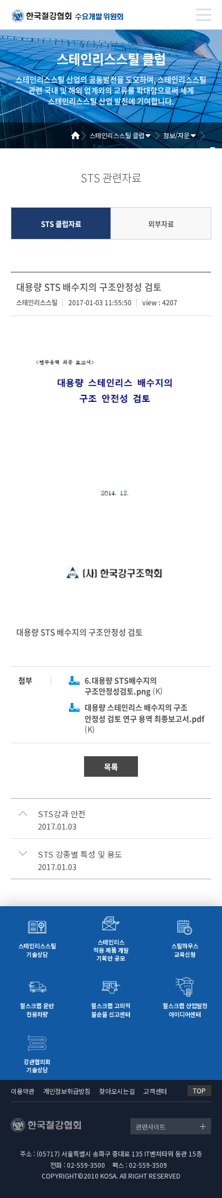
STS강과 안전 (62, 814)
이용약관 (22, 1091)
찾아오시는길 (117, 1091)
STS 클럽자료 (61, 223)
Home (79, 135)
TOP (199, 1090)
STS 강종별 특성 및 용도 (80, 854)
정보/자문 (176, 135)
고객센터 (155, 1091)
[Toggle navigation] (203, 15)
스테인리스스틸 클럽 (116, 135)
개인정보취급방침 (67, 1091)
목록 (111, 766)
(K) (124, 685)
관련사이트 (150, 1126)
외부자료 (161, 223)
